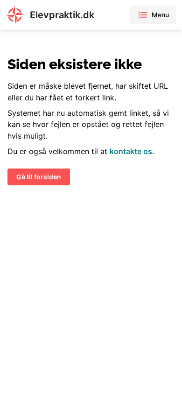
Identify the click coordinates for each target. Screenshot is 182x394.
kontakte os (131, 151)
